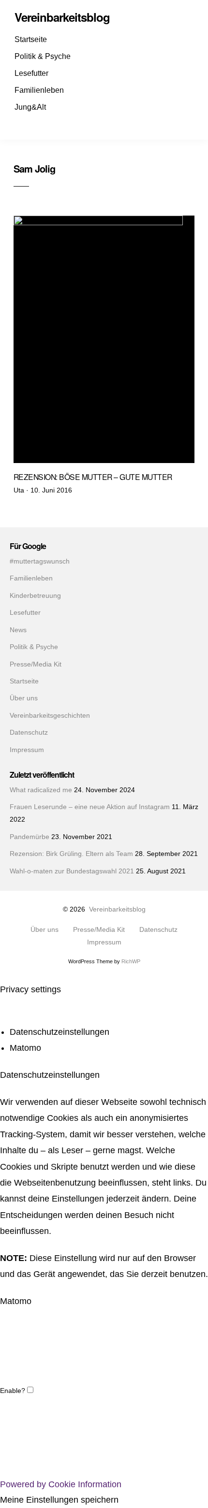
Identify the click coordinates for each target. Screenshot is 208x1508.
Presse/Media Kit (35, 664)
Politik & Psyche (43, 56)
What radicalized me (41, 790)
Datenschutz (29, 732)
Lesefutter (31, 73)
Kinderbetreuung (35, 595)
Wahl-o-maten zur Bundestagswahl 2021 (72, 871)
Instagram (40, 123)
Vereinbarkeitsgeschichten (50, 715)
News (18, 630)
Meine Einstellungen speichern (59, 1500)
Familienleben (39, 90)
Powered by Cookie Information (60, 1484)
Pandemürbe (29, 837)
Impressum (27, 750)
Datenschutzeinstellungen (59, 1032)
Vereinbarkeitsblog (117, 909)
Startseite (31, 39)
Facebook (23, 123)
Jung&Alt (30, 107)
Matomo (25, 1048)
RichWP (130, 961)
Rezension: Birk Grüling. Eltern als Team (71, 853)
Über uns (24, 698)
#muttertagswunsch (40, 561)
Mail (57, 123)
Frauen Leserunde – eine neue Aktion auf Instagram (90, 807)
